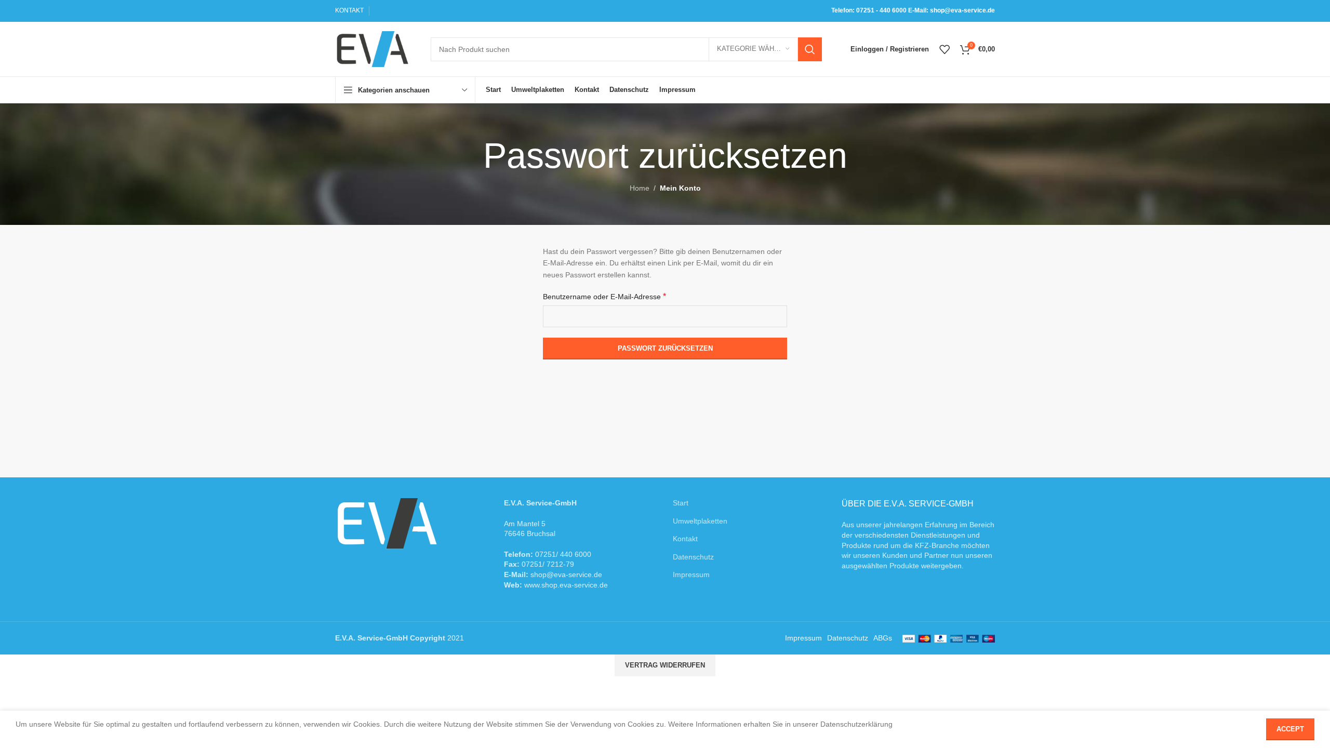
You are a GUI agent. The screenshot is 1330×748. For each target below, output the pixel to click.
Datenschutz (693, 557)
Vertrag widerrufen (665, 665)
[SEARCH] (810, 49)
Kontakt (685, 539)
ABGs (882, 638)
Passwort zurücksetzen (665, 348)
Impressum (691, 574)
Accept (1290, 729)
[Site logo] (372, 48)
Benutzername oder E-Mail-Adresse (604, 296)
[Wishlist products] (944, 49)
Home (639, 188)
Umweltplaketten (700, 521)
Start (680, 503)
